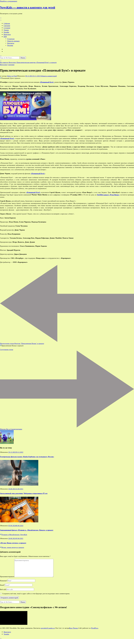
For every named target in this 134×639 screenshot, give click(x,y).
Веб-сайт (3, 589)
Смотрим (7, 25)
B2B (5, 36)
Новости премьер (13, 41)
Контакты (10, 43)
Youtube (6, 634)
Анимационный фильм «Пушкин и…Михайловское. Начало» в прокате (26, 530)
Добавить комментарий (48, 76)
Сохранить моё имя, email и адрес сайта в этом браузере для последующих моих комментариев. (36, 593)
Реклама (10, 45)
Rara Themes (73, 628)
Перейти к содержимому (8, 1)
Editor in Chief (12, 76)
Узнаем (6, 30)
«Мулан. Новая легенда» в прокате (13, 543)
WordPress (94, 628)
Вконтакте (7, 632)
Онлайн (6, 32)
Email (2, 585)
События (7, 23)
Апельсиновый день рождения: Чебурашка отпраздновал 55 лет (23, 493)
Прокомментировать (7, 576)
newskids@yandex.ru (48, 628)
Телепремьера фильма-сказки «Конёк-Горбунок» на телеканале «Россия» (27, 456)
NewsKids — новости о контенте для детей (27, 7)
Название (3, 580)
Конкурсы (7, 34)
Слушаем (7, 28)
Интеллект (3, 64)
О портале (10, 39)
